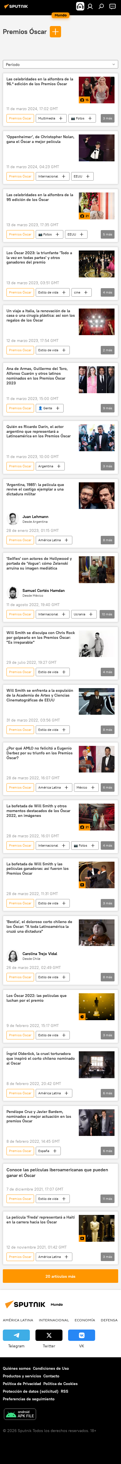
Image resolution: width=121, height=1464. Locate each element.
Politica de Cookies (60, 1383)
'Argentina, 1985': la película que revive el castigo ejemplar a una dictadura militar (35, 489)
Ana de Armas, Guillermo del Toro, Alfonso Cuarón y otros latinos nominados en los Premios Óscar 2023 (37, 375)
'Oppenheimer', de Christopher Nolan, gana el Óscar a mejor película (40, 139)
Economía (85, 1319)
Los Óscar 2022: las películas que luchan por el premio (36, 998)
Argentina (45, 466)
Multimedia (46, 118)
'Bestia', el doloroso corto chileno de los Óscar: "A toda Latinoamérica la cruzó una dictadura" (39, 926)
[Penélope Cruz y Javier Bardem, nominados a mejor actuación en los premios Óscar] (97, 1122)
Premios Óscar (25, 31)
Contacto (51, 1376)
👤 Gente (45, 408)
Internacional (48, 176)
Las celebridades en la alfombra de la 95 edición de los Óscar (39, 197)
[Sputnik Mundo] (17, 8)
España (43, 1151)
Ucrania (79, 614)
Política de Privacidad (22, 1383)
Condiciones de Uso (51, 1368)
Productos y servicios (22, 1376)
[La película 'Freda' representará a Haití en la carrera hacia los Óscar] (97, 1228)
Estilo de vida (48, 292)
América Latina (49, 540)
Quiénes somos (17, 1368)
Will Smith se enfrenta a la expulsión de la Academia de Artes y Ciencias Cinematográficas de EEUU (39, 695)
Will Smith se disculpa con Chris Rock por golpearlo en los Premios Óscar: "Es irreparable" (40, 637)
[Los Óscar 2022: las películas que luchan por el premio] (97, 1006)
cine (77, 292)
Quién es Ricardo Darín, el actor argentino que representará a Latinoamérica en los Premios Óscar (38, 431)
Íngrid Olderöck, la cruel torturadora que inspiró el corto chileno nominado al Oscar (40, 1058)
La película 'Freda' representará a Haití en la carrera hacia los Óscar (40, 1220)
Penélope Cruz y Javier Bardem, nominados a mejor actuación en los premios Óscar (38, 1116)
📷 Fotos (77, 118)
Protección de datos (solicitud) (31, 1391)
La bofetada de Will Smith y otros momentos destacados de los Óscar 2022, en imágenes (38, 811)
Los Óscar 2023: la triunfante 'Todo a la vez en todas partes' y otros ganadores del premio (39, 258)
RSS (64, 1391)
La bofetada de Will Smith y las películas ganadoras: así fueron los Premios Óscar (37, 869)
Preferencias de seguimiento (29, 1398)
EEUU (78, 176)
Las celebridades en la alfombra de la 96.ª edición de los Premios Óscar (39, 81)
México (82, 787)
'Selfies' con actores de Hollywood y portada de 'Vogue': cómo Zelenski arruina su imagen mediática (39, 563)
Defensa (109, 1319)
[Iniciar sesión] (90, 6)
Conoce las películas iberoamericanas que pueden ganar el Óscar (57, 1172)
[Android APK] (20, 1415)
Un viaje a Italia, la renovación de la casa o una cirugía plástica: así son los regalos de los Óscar (40, 316)
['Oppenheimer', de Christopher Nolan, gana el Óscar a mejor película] (97, 147)
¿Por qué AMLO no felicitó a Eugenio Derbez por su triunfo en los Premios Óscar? (39, 753)
